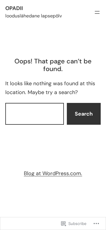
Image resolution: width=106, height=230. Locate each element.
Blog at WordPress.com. (53, 173)
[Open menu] (97, 12)
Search (84, 113)
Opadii (14, 8)
